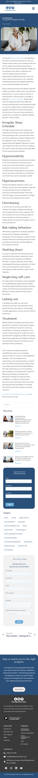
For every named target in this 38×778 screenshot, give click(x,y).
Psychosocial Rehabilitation (25, 729)
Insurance (7, 740)
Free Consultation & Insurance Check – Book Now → (19, 2)
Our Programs (8, 734)
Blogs (5, 737)
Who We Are (7, 729)
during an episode (16, 99)
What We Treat (8, 732)
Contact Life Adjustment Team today (16, 394)
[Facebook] (6, 768)
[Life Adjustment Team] (9, 8)
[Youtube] (21, 768)
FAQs (22, 741)
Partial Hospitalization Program (25, 737)
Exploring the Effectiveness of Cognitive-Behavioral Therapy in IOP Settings (24, 458)
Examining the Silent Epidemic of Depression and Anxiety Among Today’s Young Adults (24, 445)
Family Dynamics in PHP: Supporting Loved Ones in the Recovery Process (24, 433)
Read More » (18, 426)
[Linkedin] (16, 768)
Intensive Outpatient (27, 733)
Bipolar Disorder (17, 58)
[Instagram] (11, 768)
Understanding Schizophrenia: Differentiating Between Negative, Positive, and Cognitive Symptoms (23, 420)
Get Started (24, 744)
